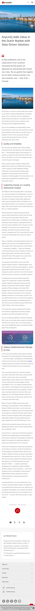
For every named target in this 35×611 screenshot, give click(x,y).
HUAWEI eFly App (10, 591)
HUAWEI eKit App (10, 587)
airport (30, 361)
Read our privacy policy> (24, 608)
